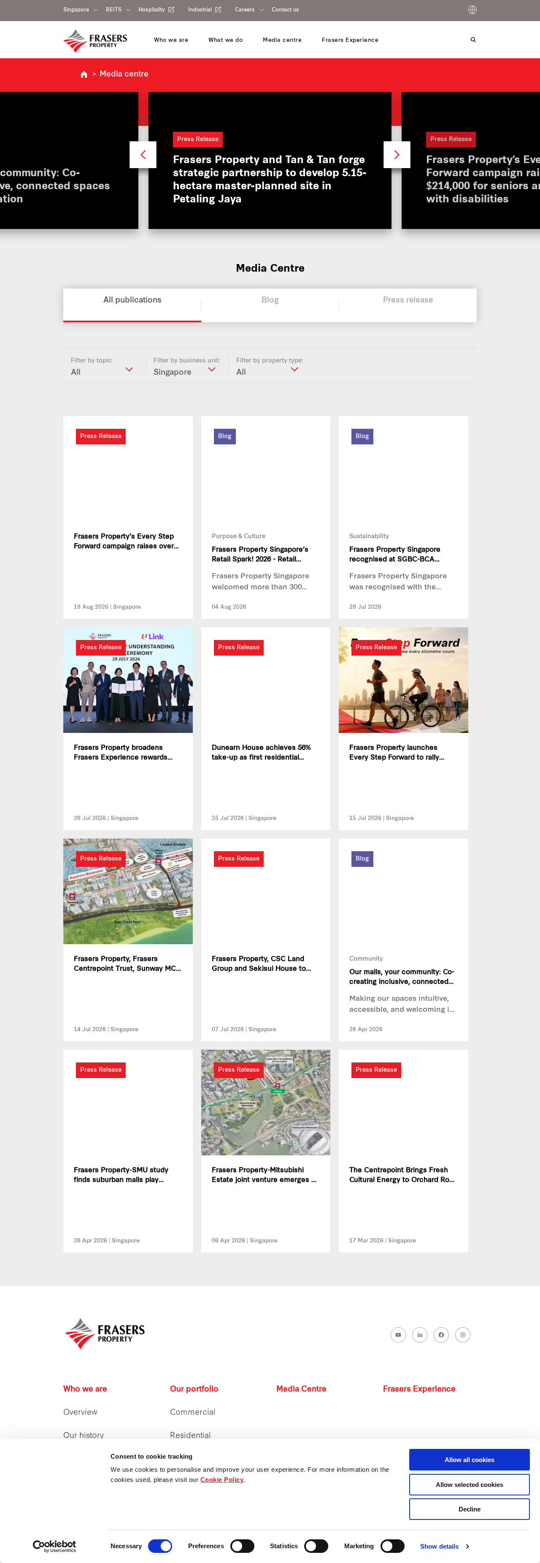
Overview (80, 1413)
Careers (245, 10)
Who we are (85, 1390)
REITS (114, 10)
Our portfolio (194, 1390)
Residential (190, 1436)
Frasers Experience (419, 1390)
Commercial (193, 1413)
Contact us (285, 10)
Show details (439, 1546)
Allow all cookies (469, 1459)
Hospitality (151, 10)
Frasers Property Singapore (84, 74)
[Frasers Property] (105, 1334)
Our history (83, 1436)
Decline (470, 1509)
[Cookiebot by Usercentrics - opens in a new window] (55, 1546)
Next (397, 158)
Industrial (200, 10)
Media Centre (301, 1390)
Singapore (76, 10)
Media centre (124, 75)
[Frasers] (95, 41)
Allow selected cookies (469, 1484)
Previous (143, 158)
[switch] (242, 1546)
